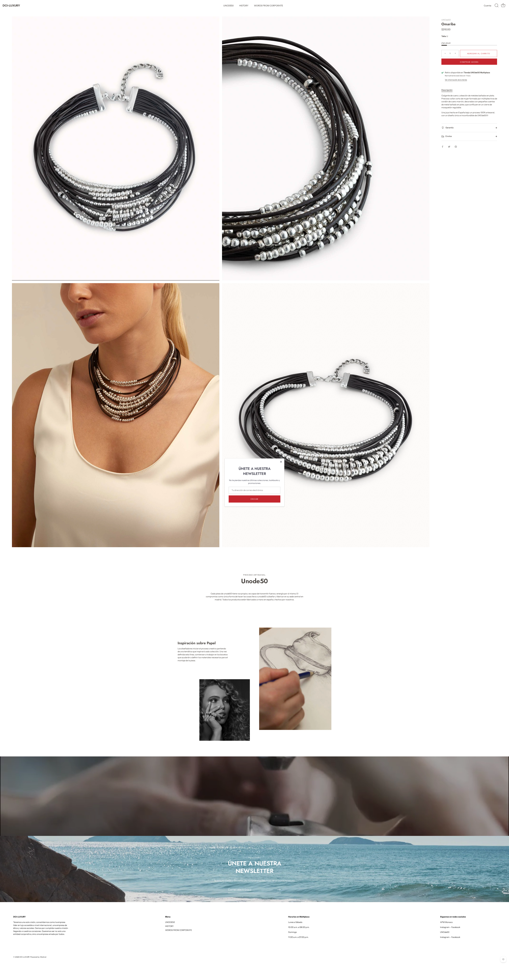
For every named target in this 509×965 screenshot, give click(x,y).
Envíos (448, 136)
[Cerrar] (281, 462)
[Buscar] (496, 5)
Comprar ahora (469, 62)
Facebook (455, 927)
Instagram (444, 927)
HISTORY (243, 5)
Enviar (254, 499)
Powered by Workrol (38, 957)
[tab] (448, 90)
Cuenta (487, 5)
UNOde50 (446, 20)
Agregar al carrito (478, 53)
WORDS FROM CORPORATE (268, 5)
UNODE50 (228, 5)
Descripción (447, 90)
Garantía (449, 127)
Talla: (443, 36)
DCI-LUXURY (11, 5)
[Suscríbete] (279, 889)
